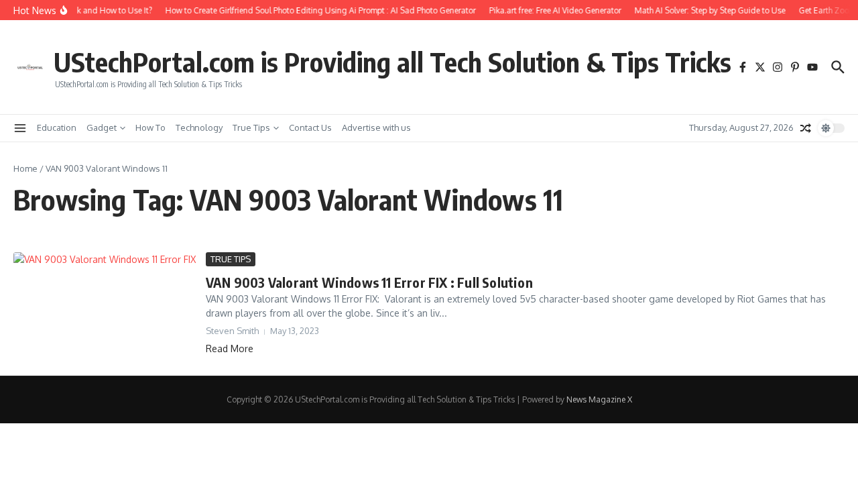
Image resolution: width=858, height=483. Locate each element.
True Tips (251, 127)
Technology (199, 127)
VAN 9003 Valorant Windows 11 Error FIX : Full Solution (369, 282)
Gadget (101, 127)
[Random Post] (805, 128)
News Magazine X (599, 399)
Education (56, 127)
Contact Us (310, 127)
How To (150, 127)
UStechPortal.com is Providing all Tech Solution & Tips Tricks (392, 61)
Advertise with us (376, 127)
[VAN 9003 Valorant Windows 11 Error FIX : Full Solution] (104, 303)
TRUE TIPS (230, 259)
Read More (229, 348)
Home (25, 168)
